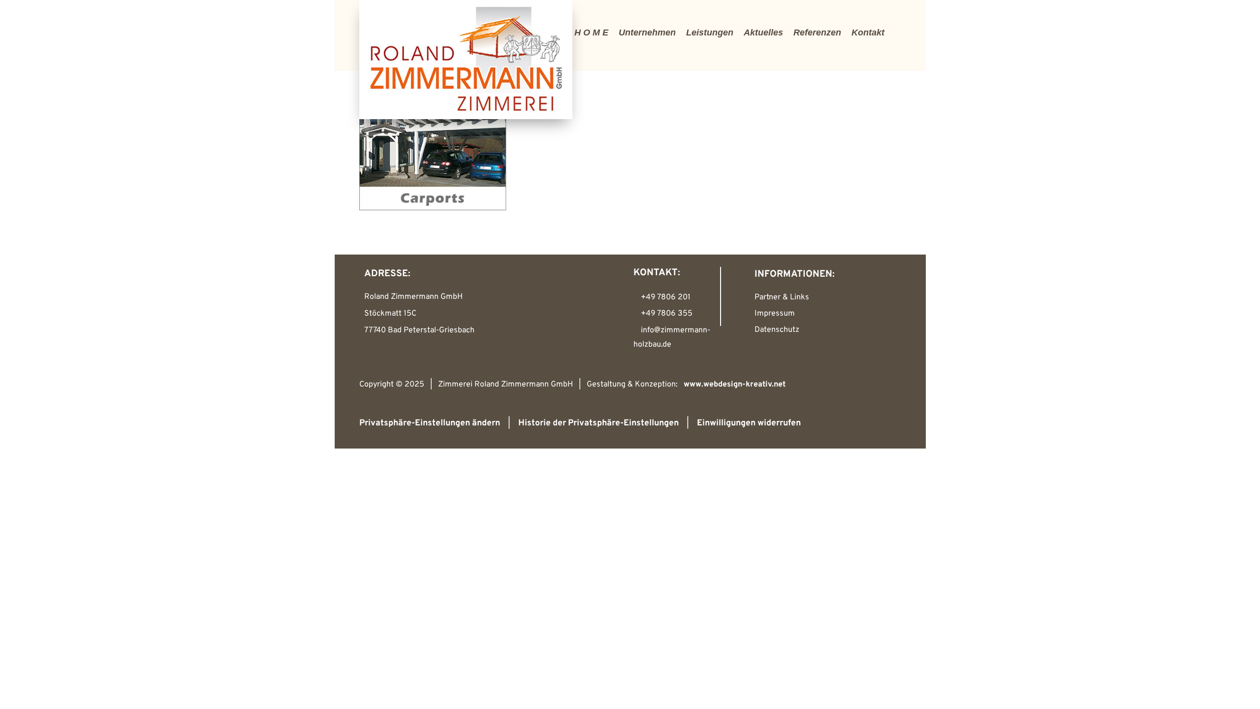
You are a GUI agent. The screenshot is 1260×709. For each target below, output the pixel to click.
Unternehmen (647, 32)
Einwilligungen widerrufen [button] (749, 423)
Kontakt (867, 32)
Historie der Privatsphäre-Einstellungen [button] (598, 423)
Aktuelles (763, 32)
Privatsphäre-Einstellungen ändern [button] (429, 423)
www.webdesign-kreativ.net (735, 384)
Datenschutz (777, 330)
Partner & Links (782, 297)
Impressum (775, 314)
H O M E (591, 32)
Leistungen (709, 32)
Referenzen (817, 32)
